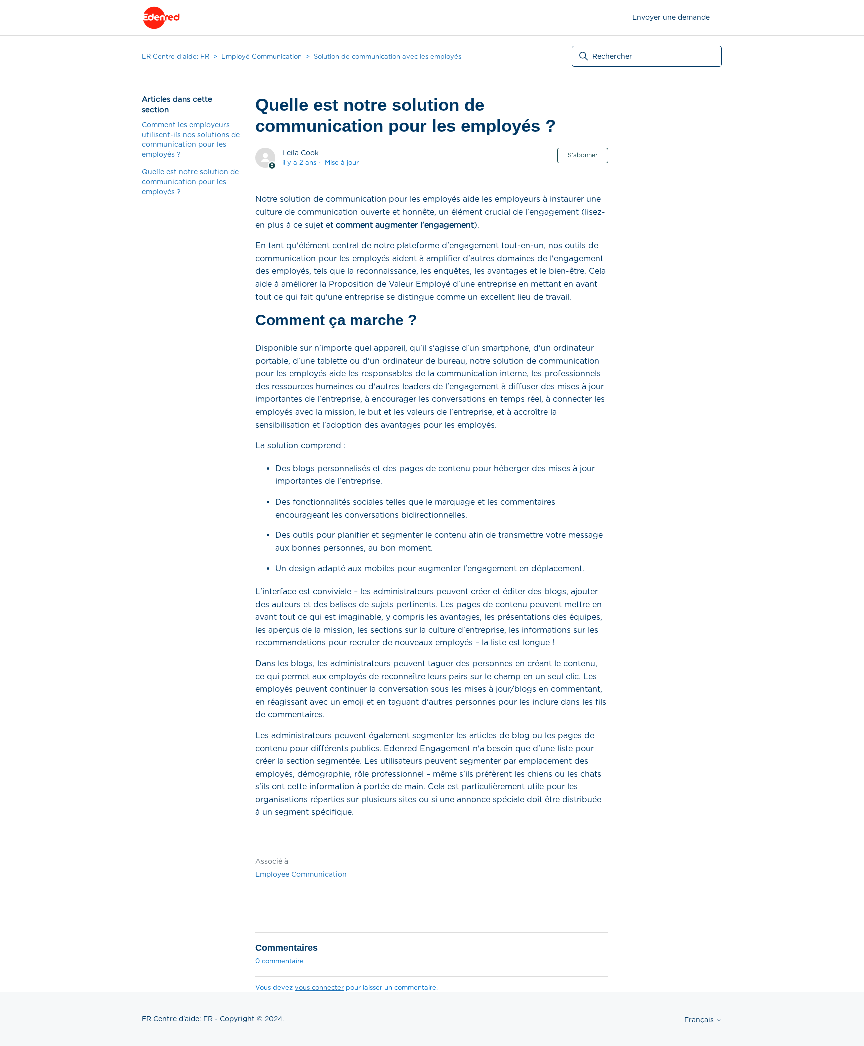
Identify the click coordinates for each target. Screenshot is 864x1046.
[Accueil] (161, 17)
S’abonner (583, 155)
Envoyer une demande (671, 17)
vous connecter (319, 987)
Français (700, 1020)
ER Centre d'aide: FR (176, 56)
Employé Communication (262, 56)
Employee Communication (301, 874)
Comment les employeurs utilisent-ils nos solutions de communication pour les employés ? (191, 139)
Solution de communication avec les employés (388, 56)
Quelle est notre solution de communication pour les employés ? (190, 181)
